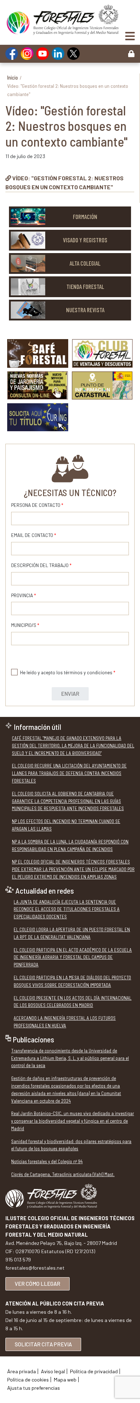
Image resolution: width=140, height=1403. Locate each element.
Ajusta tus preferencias (33, 1388)
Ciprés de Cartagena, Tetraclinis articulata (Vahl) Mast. (63, 1174)
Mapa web (65, 1379)
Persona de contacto (37, 505)
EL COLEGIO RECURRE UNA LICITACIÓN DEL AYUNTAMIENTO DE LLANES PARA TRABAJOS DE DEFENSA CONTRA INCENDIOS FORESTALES (69, 773)
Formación (85, 216)
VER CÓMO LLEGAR (37, 1283)
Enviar (70, 693)
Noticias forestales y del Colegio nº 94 (47, 1161)
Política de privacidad (94, 1371)
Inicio (12, 78)
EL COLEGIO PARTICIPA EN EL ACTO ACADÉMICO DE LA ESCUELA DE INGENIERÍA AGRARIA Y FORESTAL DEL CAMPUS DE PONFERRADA (73, 957)
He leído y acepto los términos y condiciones (67, 672)
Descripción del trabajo (41, 565)
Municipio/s (25, 625)
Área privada (21, 1371)
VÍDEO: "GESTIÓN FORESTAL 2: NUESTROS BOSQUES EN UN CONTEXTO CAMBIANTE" (64, 183)
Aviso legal (53, 1371)
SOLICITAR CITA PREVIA (43, 1344)
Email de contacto (33, 535)
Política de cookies (28, 1379)
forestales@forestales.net (35, 1268)
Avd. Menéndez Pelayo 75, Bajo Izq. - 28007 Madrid (61, 1243)
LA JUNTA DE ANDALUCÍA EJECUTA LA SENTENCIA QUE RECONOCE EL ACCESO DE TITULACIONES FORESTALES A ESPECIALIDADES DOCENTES (67, 909)
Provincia (23, 595)
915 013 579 (18, 1259)
